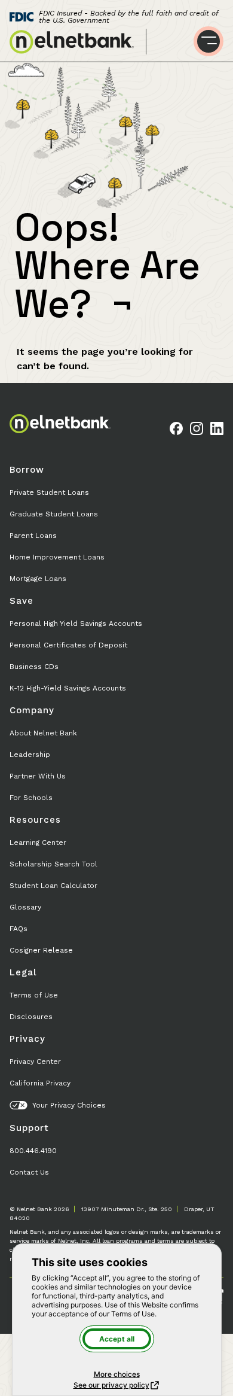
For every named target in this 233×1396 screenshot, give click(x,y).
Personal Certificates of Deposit (68, 645)
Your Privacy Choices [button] (69, 1105)
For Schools (31, 797)
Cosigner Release (41, 950)
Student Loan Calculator (53, 885)
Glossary (25, 907)
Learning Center (38, 842)
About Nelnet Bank (43, 733)
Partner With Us (38, 776)
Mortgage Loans (38, 578)
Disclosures (31, 1016)
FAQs (18, 928)
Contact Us (29, 1172)
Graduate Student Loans (54, 514)
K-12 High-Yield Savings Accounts (68, 688)
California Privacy (40, 1083)
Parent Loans (33, 535)
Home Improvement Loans (57, 557)
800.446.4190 (33, 1150)
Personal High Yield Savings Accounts (76, 623)
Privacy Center (35, 1061)
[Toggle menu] (208, 41)
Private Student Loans (49, 492)
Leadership (30, 754)
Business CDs (34, 666)
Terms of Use (34, 995)
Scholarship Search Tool (53, 864)
